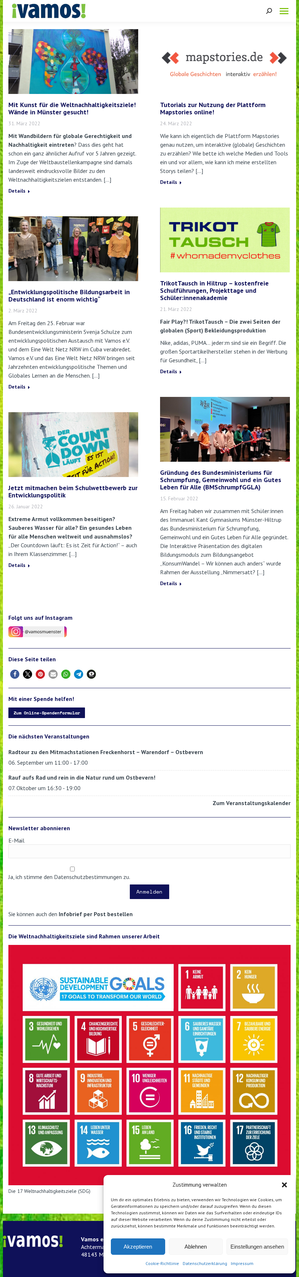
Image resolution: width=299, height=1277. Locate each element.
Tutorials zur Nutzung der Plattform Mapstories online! (212, 108)
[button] (284, 1185)
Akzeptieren (138, 1247)
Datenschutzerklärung (205, 1263)
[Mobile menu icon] (284, 11)
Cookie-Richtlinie (162, 1263)
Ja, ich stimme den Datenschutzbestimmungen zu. (69, 876)
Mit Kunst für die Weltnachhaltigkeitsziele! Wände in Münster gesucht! (72, 108)
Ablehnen (196, 1247)
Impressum (242, 1263)
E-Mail (16, 840)
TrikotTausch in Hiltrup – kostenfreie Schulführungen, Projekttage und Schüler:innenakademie (214, 290)
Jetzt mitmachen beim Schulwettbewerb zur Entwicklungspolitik (72, 491)
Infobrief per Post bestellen (96, 914)
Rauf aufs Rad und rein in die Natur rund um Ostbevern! (81, 777)
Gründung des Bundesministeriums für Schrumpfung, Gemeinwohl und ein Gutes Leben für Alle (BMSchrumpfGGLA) (220, 479)
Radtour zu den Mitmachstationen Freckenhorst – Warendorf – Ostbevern (105, 752)
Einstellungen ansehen (257, 1247)
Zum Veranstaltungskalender (252, 803)
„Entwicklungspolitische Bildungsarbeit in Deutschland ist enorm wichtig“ (69, 295)
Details (17, 191)
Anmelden (149, 891)
